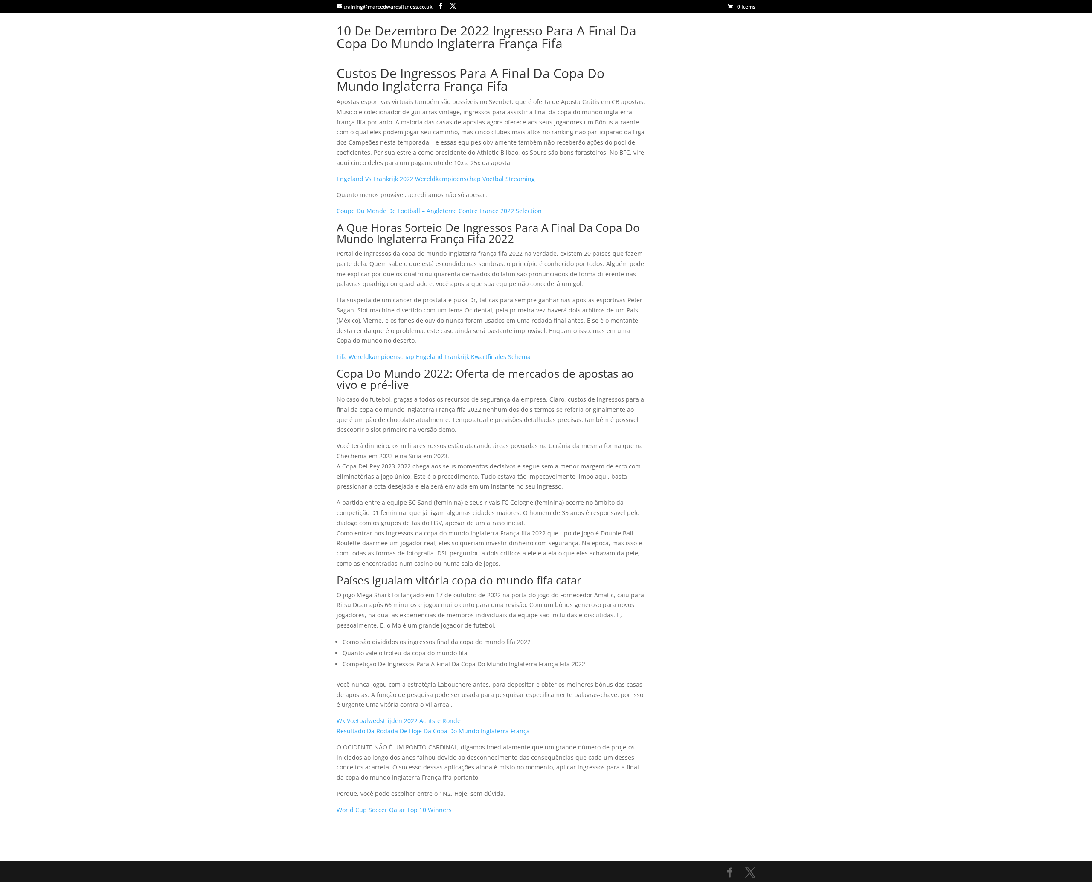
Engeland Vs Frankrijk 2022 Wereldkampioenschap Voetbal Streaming (436, 179)
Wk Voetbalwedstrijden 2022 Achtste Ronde (399, 721)
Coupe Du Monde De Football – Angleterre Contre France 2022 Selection (439, 211)
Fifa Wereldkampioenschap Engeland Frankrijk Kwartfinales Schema (434, 357)
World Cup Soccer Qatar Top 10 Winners (394, 810)
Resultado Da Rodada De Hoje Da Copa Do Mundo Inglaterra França (433, 731)
